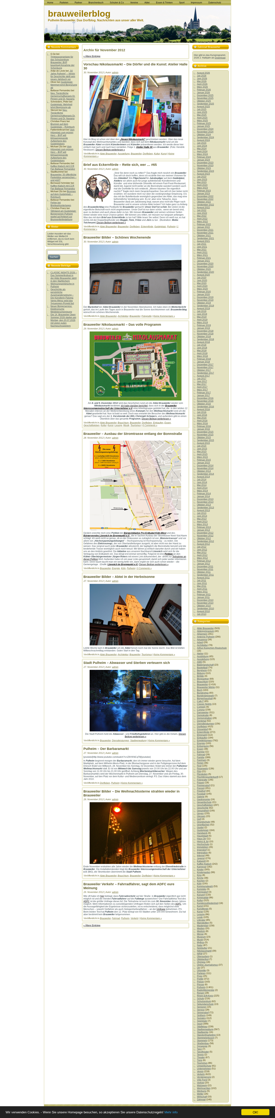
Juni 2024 (202, 146)
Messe (200, 934)
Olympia (201, 962)
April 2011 (202, 589)
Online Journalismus (207, 965)
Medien (201, 928)
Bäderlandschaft (205, 665)
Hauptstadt (202, 836)
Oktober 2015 (204, 437)
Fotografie (146, 316)
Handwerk (202, 833)
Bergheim (202, 670)
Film (199, 771)
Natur (200, 945)
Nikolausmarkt (204, 951)
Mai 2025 (202, 115)
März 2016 (202, 423)
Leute (200, 917)
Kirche (200, 878)
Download (220, 57)
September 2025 (205, 103)
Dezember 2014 (205, 465)
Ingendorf (202, 850)
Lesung (118, 425)
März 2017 (202, 389)
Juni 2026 (202, 78)
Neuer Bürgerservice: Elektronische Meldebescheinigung (61, 309)
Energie (116, 568)
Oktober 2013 (204, 504)
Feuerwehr (202, 768)
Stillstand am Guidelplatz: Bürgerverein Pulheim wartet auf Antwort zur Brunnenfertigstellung (63, 215)
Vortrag (200, 1082)
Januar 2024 (203, 160)
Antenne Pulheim (206, 636)
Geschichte (202, 808)
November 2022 (205, 199)
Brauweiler (136, 153)
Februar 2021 (204, 258)
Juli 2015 (201, 446)
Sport (199, 1023)
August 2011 (203, 577)
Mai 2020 (202, 283)
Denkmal (201, 721)
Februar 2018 (204, 359)
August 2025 (203, 106)
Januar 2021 (203, 260)
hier (102, 896)
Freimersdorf (203, 785)
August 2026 (203, 73)
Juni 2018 (202, 347)
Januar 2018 (203, 361)
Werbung (201, 1091)
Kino (199, 875)
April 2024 (202, 151)
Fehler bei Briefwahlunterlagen (61, 204)
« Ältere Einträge (91, 56)
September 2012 (205, 541)
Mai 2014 (202, 485)
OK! (255, 1112)
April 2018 (202, 353)
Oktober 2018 (204, 336)
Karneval (201, 866)
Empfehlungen (204, 740)
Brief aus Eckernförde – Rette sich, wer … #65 (120, 165)
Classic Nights (204, 704)
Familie (200, 757)
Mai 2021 (202, 249)
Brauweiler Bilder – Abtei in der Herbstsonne (119, 577)
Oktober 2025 (204, 101)
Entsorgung (203, 746)
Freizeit (200, 788)
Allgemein (202, 634)
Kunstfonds (202, 908)
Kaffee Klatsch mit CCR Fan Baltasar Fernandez (63, 167)
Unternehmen (204, 1068)
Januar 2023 (203, 193)
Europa (200, 751)
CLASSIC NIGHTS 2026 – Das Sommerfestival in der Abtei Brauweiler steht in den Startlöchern (64, 276)
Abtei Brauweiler (108, 153)
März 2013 (202, 524)
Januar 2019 (203, 328)
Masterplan (202, 925)
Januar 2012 (203, 563)
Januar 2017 (203, 395)
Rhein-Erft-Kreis (205, 995)
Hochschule (203, 844)
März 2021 (202, 255)
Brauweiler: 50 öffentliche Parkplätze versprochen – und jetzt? (64, 177)
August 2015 (203, 443)
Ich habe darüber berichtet (134, 405)
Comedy (201, 707)
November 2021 (205, 232)
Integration (202, 852)
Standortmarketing (206, 1035)
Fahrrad (116, 918)
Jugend (201, 858)
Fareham (201, 760)
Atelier (200, 653)
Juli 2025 (201, 109)
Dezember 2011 (205, 566)
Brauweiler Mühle (206, 687)
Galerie (200, 796)
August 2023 (203, 174)
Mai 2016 (202, 418)
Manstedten (203, 923)
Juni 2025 (202, 112)
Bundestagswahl (205, 695)
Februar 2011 (204, 594)
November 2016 (205, 401)
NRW (199, 953)
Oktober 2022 (204, 202)
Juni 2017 (202, 381)
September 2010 (205, 608)
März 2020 (202, 289)
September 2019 (205, 305)
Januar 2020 (203, 294)
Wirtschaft (202, 1096)
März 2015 (202, 457)
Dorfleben (148, 153)
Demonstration (204, 718)
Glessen (201, 816)
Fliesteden (202, 774)
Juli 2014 (201, 479)
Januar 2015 (203, 462)
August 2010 (203, 611)
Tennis (200, 1054)
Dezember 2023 (205, 162)
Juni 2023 (202, 179)
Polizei (200, 981)
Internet (201, 855)
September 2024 (205, 137)
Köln (123, 568)
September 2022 (205, 204)
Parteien (201, 973)
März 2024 (202, 154)
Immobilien (202, 847)
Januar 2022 (203, 227)
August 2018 (203, 342)
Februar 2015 (204, 460)
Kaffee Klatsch (204, 864)
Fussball (201, 794)
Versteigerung (204, 1077)
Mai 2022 (202, 216)
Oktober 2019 (204, 303)
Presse (200, 984)
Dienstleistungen (120, 740)
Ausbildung (203, 656)
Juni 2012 (202, 549)
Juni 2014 (202, 482)
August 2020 (203, 275)
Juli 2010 (201, 614)
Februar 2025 (204, 123)
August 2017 (203, 375)
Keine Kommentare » (164, 316)
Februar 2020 (204, 291)
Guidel (200, 827)
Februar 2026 (204, 89)
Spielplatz (202, 1021)
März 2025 (202, 120)
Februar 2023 (204, 190)
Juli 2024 (201, 143)
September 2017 (205, 373)
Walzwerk (202, 1085)
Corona (201, 709)
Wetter (200, 1094)
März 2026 (202, 87)
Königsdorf (202, 892)
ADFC (86, 901)
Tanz (199, 1049)
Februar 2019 (204, 325)
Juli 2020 (201, 277)
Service (201, 1009)
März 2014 (202, 490)
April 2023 (202, 185)
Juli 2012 (201, 547)
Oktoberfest (203, 959)
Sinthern (201, 1015)
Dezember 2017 (205, 364)
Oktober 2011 (204, 572)
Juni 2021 (202, 246)
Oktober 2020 (204, 269)
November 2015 (205, 434)
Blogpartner (203, 679)
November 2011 (205, 569)
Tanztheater (203, 1052)
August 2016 (203, 409)
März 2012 (202, 558)
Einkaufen (158, 422)
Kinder (200, 869)
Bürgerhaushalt (205, 698)
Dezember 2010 (205, 600)
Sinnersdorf (203, 1012)
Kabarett (201, 861)
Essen (167, 422)
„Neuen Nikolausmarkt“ (132, 139)
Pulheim (171, 226)
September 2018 (205, 339)
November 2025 (205, 98)
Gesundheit (203, 810)
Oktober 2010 (204, 605)
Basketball (202, 667)
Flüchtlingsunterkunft (207, 777)
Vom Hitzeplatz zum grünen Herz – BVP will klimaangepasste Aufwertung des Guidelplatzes (62, 136)
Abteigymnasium (205, 631)
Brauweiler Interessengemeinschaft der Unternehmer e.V (130, 407)
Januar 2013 (203, 530)
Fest (199, 765)
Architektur (123, 316)
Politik (200, 979)
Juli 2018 (201, 345)
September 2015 (205, 440)
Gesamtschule (204, 802)
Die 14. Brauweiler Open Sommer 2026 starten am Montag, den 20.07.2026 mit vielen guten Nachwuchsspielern (63, 320)
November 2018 (205, 333)
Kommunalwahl (205, 886)
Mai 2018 (202, 350)
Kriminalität (202, 897)
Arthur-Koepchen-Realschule (212, 648)
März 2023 (202, 188)
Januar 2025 (203, 126)
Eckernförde (147, 226)
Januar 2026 (203, 92)
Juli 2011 (201, 580)
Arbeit (200, 642)
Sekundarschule (205, 1004)
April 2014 (202, 488)
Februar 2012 (204, 561)
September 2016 (205, 406)
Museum (201, 937)
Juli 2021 (201, 244)
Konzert (201, 894)
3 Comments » (144, 568)
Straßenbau (203, 1043)
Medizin (201, 931)
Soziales (201, 1018)
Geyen (200, 813)
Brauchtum (123, 422)
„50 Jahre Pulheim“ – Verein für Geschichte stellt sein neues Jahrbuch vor (63, 75)
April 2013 (202, 521)
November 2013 (205, 502)
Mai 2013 (202, 518)
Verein (200, 1071)
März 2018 (202, 356)
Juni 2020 (202, 280)
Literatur (201, 920)
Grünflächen (203, 824)
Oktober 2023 (204, 168)
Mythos (200, 942)
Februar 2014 (204, 493)
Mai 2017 (202, 384)
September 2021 (205, 238)
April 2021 (202, 252)
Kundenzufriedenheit (207, 903)
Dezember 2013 (205, 499)
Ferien (200, 763)
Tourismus (135, 425)
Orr (198, 967)
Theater (201, 1057)
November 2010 (205, 603)
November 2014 (205, 468)
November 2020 (205, 266)
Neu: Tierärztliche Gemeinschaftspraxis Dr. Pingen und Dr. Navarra (63, 96)
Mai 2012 (202, 552)
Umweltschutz (204, 1066)
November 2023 (205, 165)
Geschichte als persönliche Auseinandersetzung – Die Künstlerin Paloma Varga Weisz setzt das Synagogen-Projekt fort (62, 296)
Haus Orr (201, 838)
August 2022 (203, 207)
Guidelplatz (160, 226)
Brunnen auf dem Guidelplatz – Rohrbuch (63, 125)
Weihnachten (203, 1088)
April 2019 (202, 319)
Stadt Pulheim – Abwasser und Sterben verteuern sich (126, 663)
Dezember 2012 (205, 533)
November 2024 (205, 131)
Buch (199, 690)
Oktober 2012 (204, 538)
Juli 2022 (201, 210)
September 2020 (205, 272)
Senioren (201, 1007)
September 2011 (205, 575)
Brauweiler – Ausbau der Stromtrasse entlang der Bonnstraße (132, 434)
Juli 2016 (201, 412)
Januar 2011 (203, 597)
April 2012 (202, 555)
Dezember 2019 (205, 297)
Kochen (201, 880)
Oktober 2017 (204, 370)
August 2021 (203, 241)
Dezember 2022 (205, 196)
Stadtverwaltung (138, 740)
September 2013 (205, 507)
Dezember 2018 (205, 331)
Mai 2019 (202, 317)
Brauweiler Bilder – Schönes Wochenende (117, 237)
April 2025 (202, 117)
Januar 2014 (203, 496)
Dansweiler (203, 712)
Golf (199, 819)
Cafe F (200, 701)
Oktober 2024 (204, 134)
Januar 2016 (203, 429)
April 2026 (202, 84)
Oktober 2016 (204, 404)
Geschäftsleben (92, 425)
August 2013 (203, 510)
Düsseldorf (202, 729)
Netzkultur (202, 948)
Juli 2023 (201, 176)
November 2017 (205, 367)
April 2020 (202, 286)
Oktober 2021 (204, 235)
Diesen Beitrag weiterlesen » (110, 149)
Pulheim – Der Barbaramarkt (106, 749)
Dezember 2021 (205, 230)
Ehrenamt (202, 735)
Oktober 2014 (204, 471)
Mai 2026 (202, 81)
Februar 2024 (204, 157)
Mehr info (171, 1112)
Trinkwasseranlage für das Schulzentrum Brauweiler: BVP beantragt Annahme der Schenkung (62, 62)
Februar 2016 (204, 426)
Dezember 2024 (205, 129)
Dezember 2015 (205, 432)
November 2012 (205, 535)
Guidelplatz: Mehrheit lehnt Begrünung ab (64, 85)
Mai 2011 (201, 586)
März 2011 (202, 591)
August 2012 (203, 544)
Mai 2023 (202, 182)
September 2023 (205, 171)
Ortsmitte (201, 970)
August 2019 (203, 308)
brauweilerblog (79, 14)
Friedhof (201, 791)
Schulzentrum (204, 1001)
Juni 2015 (202, 448)
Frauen (200, 782)
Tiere (199, 1060)
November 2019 (205, 300)
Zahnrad (201, 1099)
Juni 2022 (202, 213)
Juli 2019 (201, 311)
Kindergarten (203, 872)
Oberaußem (203, 956)
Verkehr (135, 918)
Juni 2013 (202, 516)
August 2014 (203, 476)
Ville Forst (202, 1080)
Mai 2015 (202, 451)
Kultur (157, 153)
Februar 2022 (204, 224)
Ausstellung (124, 153)
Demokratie (203, 715)
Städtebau (202, 1026)
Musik (126, 425)
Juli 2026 (201, 75)
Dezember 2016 (205, 398)
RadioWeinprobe (205, 990)
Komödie (201, 889)
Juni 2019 (202, 314)
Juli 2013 (201, 513)
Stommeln (202, 1040)
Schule (200, 998)
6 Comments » (150, 425)
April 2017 (202, 387)
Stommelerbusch (205, 1037)
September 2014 (205, 474)
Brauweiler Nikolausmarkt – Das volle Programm (122, 324)
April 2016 (202, 420)
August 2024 (203, 140)
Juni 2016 (202, 415)
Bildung (201, 673)
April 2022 (202, 218)
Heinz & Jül (203, 841)
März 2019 (202, 322)
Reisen (200, 993)
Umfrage (161, 909)
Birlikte (200, 676)
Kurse (200, 911)
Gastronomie (203, 799)
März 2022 (202, 221)
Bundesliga (203, 693)
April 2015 (202, 454)
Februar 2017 (204, 392)
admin (115, 72)
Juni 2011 (202, 583)
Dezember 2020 (205, 263)
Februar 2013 (204, 527)
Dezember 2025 (205, 95)
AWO (199, 662)
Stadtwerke (202, 1032)
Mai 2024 (202, 148)
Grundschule (203, 822)
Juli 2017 (201, 378)
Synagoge (202, 1046)
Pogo (199, 976)
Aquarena (202, 639)
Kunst (164, 153)
